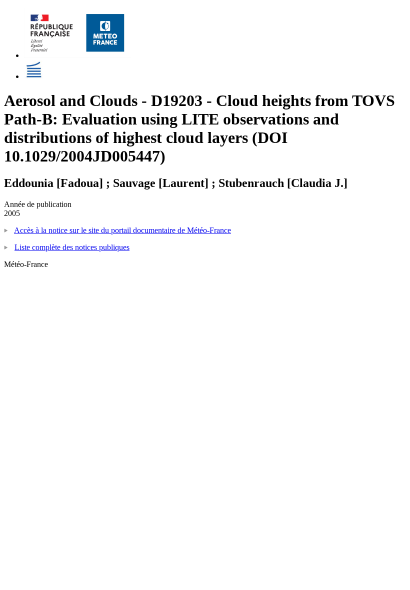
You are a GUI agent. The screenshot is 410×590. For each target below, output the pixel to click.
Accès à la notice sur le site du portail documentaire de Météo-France (122, 230)
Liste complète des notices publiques (72, 247)
